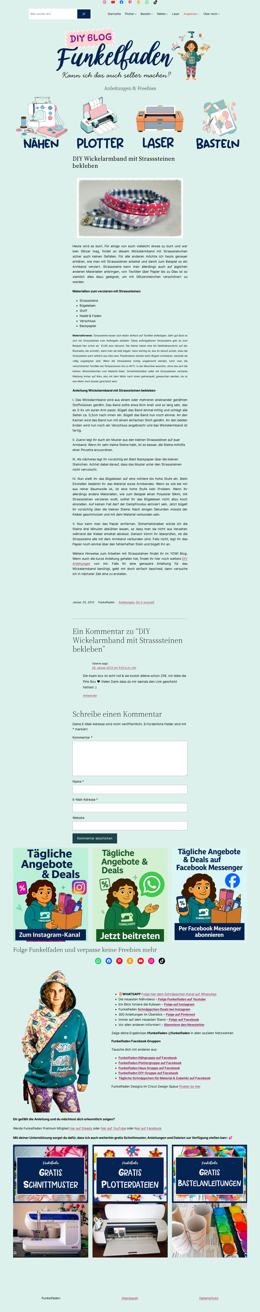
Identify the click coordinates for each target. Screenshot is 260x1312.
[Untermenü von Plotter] (136, 14)
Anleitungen (126, 602)
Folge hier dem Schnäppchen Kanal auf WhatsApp (178, 994)
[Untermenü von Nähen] (167, 14)
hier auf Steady (81, 1128)
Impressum (130, 1298)
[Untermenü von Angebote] (198, 14)
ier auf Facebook (149, 1128)
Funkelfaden (51, 1298)
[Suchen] (84, 14)
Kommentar (83, 737)
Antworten (90, 695)
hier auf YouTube (113, 1128)
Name (78, 781)
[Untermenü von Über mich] (219, 14)
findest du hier (190, 1086)
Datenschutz (208, 1298)
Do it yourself (145, 602)
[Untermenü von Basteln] (152, 14)
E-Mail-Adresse (85, 799)
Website (78, 818)
